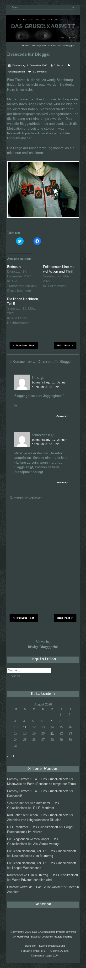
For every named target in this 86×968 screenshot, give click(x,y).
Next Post (63, 345)
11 (24, 727)
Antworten (62, 416)
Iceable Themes (63, 936)
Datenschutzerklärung (52, 945)
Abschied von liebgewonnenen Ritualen (34, 820)
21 (52, 733)
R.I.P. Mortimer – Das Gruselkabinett (32, 827)
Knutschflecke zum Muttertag (32, 856)
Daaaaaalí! (14, 796)
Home (25, 45)
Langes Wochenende (26, 868)
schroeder (39, 435)
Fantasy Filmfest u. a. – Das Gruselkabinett (37, 779)
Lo (34, 378)
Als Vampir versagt (46, 844)
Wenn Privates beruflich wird (32, 880)
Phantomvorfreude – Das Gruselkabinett (35, 887)
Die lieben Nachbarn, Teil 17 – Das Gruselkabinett (41, 851)
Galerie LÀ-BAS (59, 950)
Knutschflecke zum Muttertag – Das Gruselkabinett (42, 875)
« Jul (10, 756)
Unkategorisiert (39, 45)
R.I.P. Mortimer (43, 808)
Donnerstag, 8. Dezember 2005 (29, 65)
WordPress (23, 936)
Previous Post (25, 345)
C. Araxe (58, 65)
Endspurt (14, 267)
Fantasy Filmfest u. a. (33, 950)
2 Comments (40, 71)
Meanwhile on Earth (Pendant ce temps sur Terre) (41, 784)
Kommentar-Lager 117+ (45, 955)
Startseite (30, 945)
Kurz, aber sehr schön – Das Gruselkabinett (37, 815)
